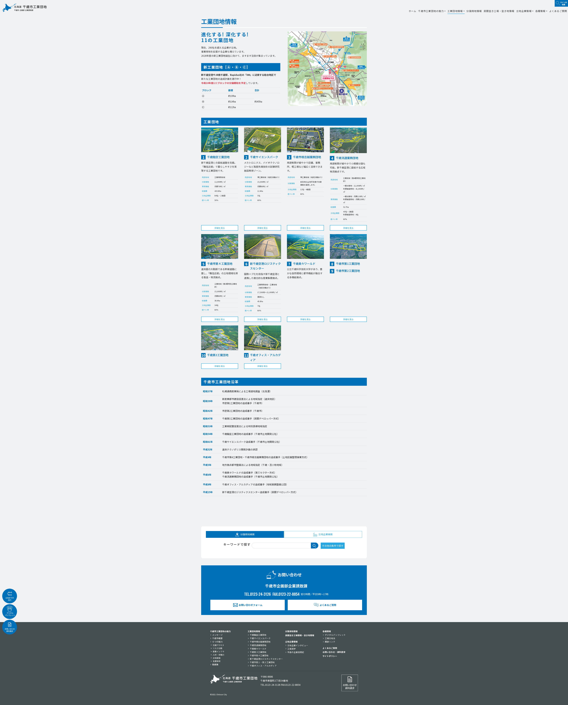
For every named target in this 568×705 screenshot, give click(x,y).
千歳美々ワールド (258, 648)
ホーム (412, 11)
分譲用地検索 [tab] (247, 534)
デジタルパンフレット (335, 634)
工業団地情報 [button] (455, 11)
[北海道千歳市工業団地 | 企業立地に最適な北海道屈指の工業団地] (24, 8)
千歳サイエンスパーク (260, 638)
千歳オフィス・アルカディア (263, 665)
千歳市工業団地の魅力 (220, 631)
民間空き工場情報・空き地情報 (299, 635)
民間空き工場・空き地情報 (499, 11)
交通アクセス (218, 645)
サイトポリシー (330, 656)
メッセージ (217, 634)
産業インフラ (218, 651)
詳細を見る (219, 227)
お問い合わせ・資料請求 (334, 652)
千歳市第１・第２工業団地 (262, 662)
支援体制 (216, 661)
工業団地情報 (254, 631)
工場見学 (291, 648)
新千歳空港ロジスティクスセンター (266, 658)
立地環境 (216, 658)
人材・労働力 (218, 654)
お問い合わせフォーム (250, 605)
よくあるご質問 (558, 11)
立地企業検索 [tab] (325, 534)
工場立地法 (330, 638)
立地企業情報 (291, 641)
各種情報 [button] (540, 11)
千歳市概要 (217, 638)
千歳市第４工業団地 (259, 655)
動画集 (215, 664)
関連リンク (330, 641)
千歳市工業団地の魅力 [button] (431, 11)
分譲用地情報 (474, 11)
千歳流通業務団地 (258, 645)
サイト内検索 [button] (563, 3)
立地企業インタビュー (297, 645)
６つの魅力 (217, 641)
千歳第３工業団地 (258, 652)
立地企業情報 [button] (524, 11)
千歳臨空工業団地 (258, 634)
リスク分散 (217, 648)
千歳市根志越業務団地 (260, 641)
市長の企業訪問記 (295, 652)
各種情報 (327, 631)
